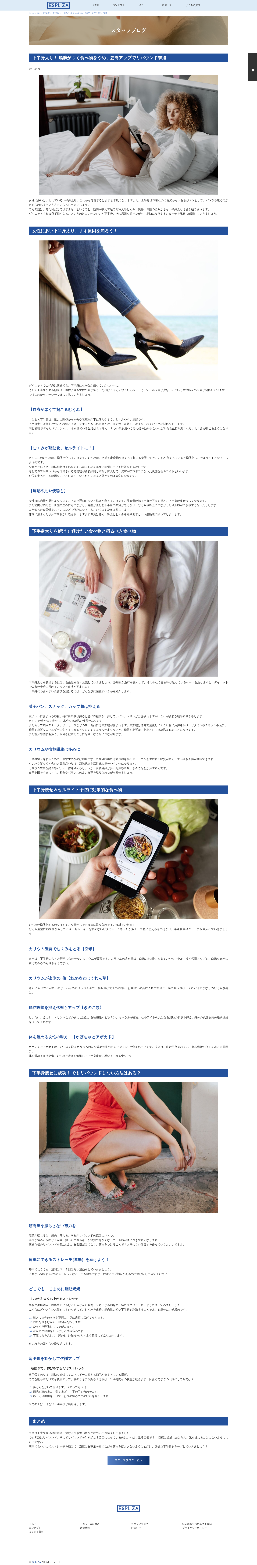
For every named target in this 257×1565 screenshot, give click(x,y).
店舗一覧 (167, 5)
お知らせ (136, 1528)
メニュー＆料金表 (90, 1524)
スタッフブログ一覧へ (128, 1460)
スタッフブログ (139, 1524)
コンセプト (119, 5)
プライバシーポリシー (194, 1528)
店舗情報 (85, 1528)
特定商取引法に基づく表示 (197, 1524)
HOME (95, 5)
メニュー (143, 5)
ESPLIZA (36, 1562)
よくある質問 (193, 5)
